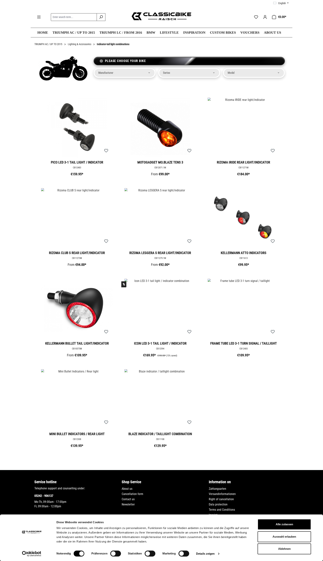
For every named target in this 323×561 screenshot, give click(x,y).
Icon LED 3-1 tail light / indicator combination (160, 343)
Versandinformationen (222, 494)
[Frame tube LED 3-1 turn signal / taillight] (243, 309)
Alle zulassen (284, 524)
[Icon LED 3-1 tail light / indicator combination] (160, 309)
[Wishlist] (256, 17)
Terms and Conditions (222, 509)
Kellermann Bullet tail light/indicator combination (77, 343)
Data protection (218, 504)
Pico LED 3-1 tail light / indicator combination (77, 162)
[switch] (115, 554)
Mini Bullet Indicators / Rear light (77, 434)
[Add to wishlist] (106, 151)
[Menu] (38, 17)
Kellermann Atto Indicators (243, 253)
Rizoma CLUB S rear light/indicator (77, 253)
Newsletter (128, 504)
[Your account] (265, 17)
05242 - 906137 (43, 496)
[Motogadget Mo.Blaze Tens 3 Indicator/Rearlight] (160, 128)
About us (127, 488)
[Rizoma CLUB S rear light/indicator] (77, 218)
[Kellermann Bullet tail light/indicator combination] (77, 309)
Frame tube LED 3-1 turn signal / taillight (243, 343)
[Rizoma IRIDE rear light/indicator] (243, 128)
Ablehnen (284, 548)
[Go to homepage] (161, 16)
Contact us (128, 499)
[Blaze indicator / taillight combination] (160, 399)
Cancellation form (132, 494)
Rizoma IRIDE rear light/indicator (243, 162)
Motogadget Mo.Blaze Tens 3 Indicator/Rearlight (160, 162)
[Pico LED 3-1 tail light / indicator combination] (77, 128)
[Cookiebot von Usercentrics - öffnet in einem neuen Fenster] (31, 554)
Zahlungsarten (217, 488)
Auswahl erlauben (284, 536)
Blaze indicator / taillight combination (160, 434)
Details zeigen (205, 553)
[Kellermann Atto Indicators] (243, 218)
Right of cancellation (221, 499)
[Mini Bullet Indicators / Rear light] (77, 399)
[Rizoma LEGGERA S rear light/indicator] (160, 218)
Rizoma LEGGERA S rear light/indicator (160, 253)
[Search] (101, 17)
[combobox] (74, 17)
